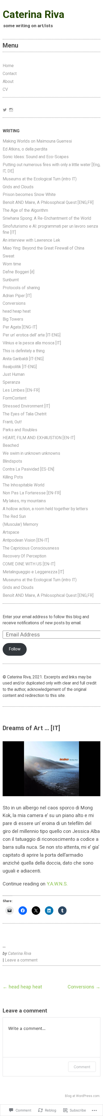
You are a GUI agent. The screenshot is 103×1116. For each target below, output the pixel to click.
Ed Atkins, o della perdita (25, 149)
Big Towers (13, 319)
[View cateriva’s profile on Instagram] (11, 110)
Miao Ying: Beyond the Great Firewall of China (43, 248)
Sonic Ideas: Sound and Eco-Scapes (36, 156)
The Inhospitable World (23, 485)
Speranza (11, 382)
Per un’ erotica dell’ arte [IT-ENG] (31, 335)
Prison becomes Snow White (29, 194)
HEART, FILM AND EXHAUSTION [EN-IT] (39, 437)
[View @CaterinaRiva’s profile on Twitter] (5, 110)
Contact (10, 73)
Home (8, 65)
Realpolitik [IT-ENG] (20, 366)
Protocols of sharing (21, 287)
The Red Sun (14, 516)
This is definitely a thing (24, 351)
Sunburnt (11, 280)
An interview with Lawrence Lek (31, 240)
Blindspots (12, 461)
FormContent (14, 398)
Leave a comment (21, 960)
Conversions (14, 303)
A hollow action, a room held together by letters (45, 509)
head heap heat (17, 311)
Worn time (12, 264)
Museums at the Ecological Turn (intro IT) (40, 179)
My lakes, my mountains (24, 501)
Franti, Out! (12, 422)
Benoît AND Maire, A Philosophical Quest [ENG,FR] (48, 202)
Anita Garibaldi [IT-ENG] (23, 359)
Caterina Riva (33, 14)
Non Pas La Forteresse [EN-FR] (32, 493)
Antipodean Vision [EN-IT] (26, 540)
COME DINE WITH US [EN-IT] (29, 564)
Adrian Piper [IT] (17, 295)
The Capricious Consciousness (31, 548)
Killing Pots (13, 477)
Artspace (11, 532)
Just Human (14, 374)
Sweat (8, 256)
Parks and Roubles (20, 430)
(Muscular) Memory (20, 524)
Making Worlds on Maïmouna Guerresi (37, 141)
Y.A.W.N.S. (57, 884)
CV (5, 89)
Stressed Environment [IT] (26, 406)
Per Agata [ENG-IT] (20, 327)
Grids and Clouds (18, 187)
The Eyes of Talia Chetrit (24, 414)
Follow (15, 649)
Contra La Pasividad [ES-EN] (28, 469)
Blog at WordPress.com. (82, 1096)
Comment (82, 1067)
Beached (11, 445)
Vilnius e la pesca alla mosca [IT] (32, 343)
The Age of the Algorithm (25, 210)
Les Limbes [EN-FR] (21, 390)
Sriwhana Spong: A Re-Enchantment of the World (47, 218)
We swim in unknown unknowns (31, 453)
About (8, 81)
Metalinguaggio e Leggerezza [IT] (33, 572)
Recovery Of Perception (24, 556)
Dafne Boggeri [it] (18, 272)
